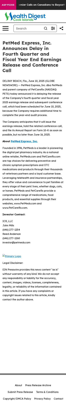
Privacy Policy (42, 398)
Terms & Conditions (47, 391)
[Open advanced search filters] (53, 28)
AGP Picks (8, 5)
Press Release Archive (38, 385)
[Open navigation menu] (5, 28)
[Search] (45, 28)
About (18, 385)
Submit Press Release (20, 391)
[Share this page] (61, 28)
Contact (58, 398)
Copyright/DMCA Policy (17, 398)
